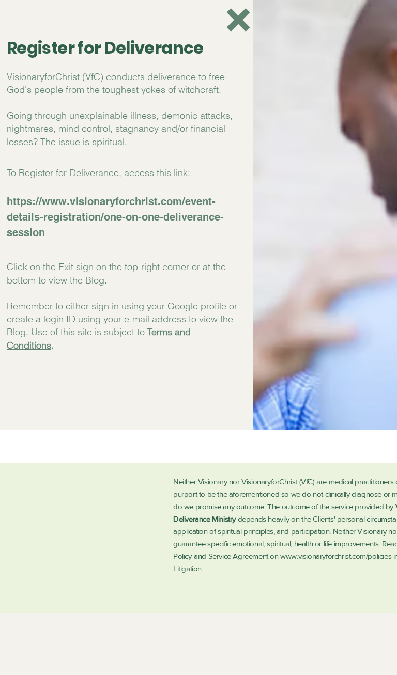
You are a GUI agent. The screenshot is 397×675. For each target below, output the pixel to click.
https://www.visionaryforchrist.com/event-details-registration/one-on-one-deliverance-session (115, 217)
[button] (238, 20)
